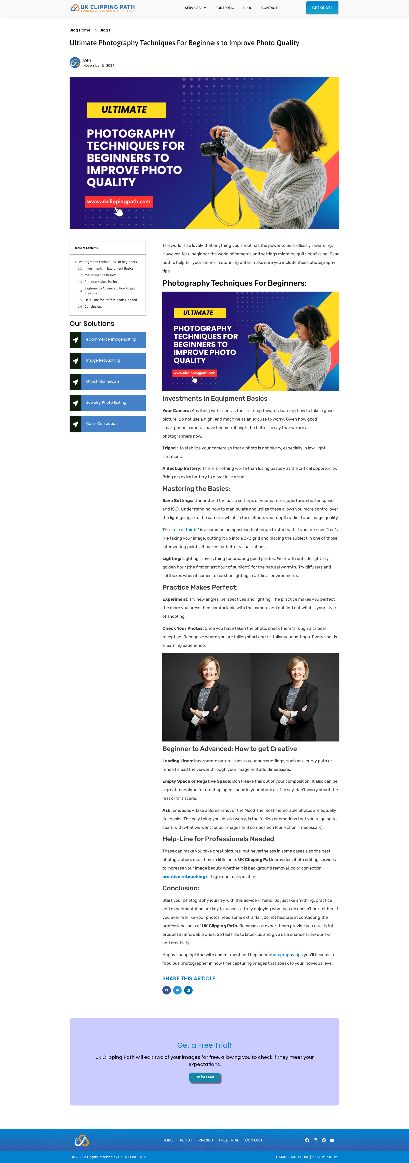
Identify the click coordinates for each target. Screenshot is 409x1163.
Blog (247, 8)
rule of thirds (184, 529)
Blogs (105, 30)
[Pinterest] (324, 1140)
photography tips (286, 954)
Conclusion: (93, 306)
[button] (166, 990)
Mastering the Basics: (100, 275)
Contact (269, 8)
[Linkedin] (315, 1140)
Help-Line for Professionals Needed (110, 300)
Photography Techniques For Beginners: (108, 262)
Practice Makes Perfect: (102, 282)
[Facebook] (307, 1140)
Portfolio (224, 8)
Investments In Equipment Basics (108, 268)
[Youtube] (332, 1140)
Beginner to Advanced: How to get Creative (109, 290)
